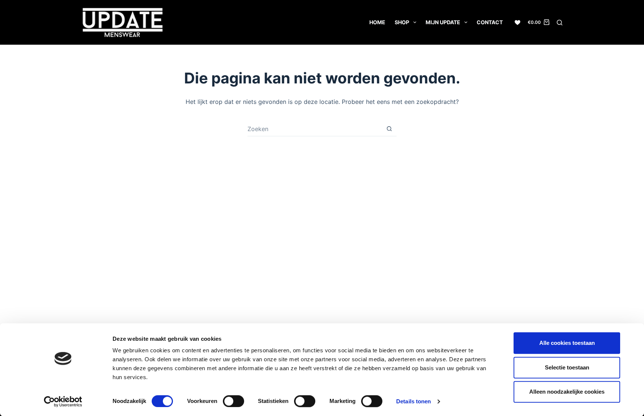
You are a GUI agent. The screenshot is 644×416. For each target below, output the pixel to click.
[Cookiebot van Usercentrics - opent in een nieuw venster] (63, 401)
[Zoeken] (559, 22)
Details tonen (413, 401)
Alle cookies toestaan (567, 343)
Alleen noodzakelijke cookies (566, 391)
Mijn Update (443, 22)
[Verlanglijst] (517, 22)
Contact (490, 22)
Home (377, 22)
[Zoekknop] (389, 128)
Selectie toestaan (567, 367)
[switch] (233, 401)
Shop (402, 22)
